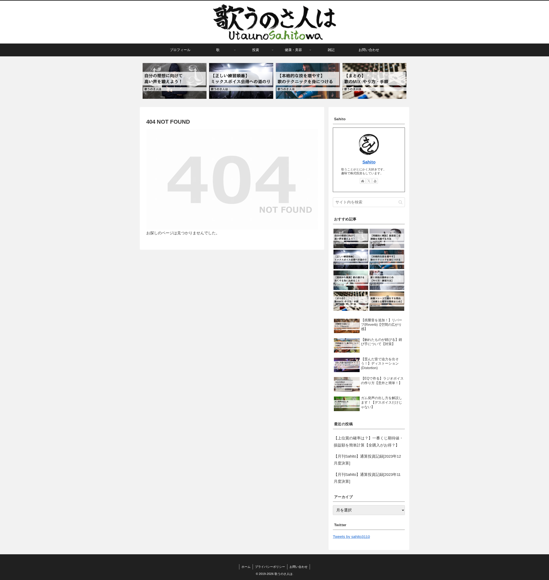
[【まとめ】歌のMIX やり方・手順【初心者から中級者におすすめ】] (374, 81)
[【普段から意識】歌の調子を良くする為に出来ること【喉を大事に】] (350, 280)
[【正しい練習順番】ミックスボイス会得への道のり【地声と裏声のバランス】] (241, 81)
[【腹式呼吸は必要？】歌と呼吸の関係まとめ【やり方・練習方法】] (387, 280)
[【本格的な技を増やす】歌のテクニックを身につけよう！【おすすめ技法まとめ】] (308, 81)
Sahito (369, 162)
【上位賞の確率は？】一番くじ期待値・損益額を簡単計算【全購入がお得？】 (368, 441)
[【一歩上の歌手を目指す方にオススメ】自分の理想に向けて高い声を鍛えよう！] (175, 81)
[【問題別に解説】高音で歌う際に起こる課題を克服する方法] (387, 238)
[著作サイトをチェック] (362, 181)
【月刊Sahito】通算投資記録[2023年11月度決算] (367, 478)
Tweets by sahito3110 (351, 537)
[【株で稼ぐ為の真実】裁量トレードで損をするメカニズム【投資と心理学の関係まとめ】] (387, 301)
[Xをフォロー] (369, 181)
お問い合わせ (299, 566)
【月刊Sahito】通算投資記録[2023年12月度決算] (367, 459)
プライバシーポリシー (270, 566)
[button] (400, 202)
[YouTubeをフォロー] (375, 181)
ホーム (245, 566)
